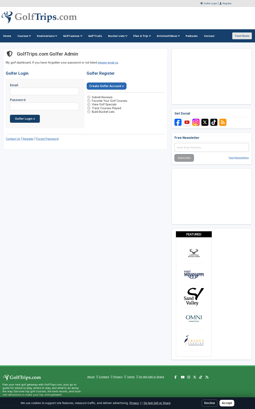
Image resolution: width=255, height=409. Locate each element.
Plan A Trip (140, 36)
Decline (209, 403)
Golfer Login (210, 3)
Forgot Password (47, 138)
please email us (108, 62)
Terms (131, 376)
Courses (23, 36)
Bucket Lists (116, 36)
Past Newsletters (239, 157)
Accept (227, 403)
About (91, 376)
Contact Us (13, 138)
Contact (104, 376)
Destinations (45, 36)
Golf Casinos (71, 36)
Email (14, 85)
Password (18, 100)
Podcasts (191, 36)
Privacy (118, 376)
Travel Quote (242, 35)
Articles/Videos (167, 36)
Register (227, 3)
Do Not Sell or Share (151, 376)
